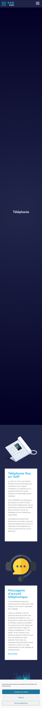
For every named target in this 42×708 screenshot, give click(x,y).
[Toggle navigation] (37, 3)
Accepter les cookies (21, 692)
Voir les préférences (21, 703)
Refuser (21, 697)
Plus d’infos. (13, 654)
